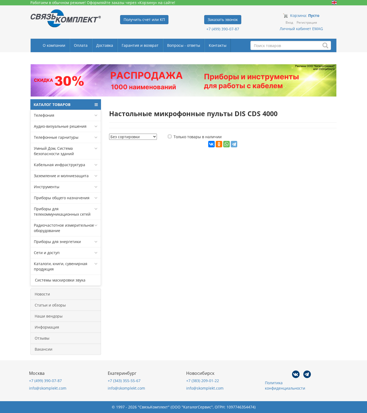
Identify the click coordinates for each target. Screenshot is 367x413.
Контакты (217, 45)
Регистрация (307, 22)
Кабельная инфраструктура (59, 164)
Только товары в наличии (198, 136)
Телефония (44, 115)
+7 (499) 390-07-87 (222, 28)
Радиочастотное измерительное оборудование (64, 228)
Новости (42, 294)
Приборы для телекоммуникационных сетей (62, 211)
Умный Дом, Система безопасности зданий (54, 151)
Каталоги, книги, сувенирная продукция (60, 266)
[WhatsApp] (226, 144)
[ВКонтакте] (211, 144)
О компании (54, 45)
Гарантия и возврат (140, 45)
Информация (47, 327)
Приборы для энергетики (57, 241)
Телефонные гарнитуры (56, 137)
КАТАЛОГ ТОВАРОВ (52, 104)
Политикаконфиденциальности (285, 385)
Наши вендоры (49, 316)
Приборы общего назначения (61, 197)
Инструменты (46, 186)
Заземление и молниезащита (61, 175)
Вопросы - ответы (183, 45)
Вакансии (43, 349)
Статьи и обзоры (50, 305)
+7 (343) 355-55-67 (124, 380)
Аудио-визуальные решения (60, 126)
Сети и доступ (47, 252)
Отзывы (42, 338)
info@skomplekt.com (47, 388)
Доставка (104, 45)
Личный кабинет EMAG (301, 28)
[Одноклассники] (219, 144)
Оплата (81, 45)
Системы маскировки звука (59, 280)
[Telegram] (234, 144)
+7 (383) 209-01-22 (202, 380)
